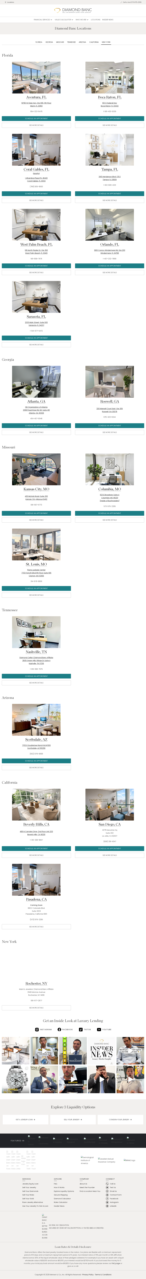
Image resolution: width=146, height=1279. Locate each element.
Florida (39, 42)
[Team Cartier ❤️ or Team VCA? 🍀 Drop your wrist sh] (102, 1079)
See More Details (36, 125)
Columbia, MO (109, 489)
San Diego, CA (110, 824)
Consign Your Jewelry (119, 1119)
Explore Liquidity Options (64, 1191)
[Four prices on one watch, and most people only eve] (44, 1051)
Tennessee (71, 42)
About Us (83, 1184)
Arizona (82, 42)
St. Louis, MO (36, 564)
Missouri (60, 42)
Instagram (46, 1029)
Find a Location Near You (90, 1191)
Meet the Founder (87, 1187)
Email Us (113, 1191)
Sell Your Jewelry (72, 1119)
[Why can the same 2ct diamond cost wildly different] (102, 1051)
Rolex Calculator (60, 1202)
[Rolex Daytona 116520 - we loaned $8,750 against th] (15, 1079)
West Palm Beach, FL (36, 244)
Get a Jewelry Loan (24, 1119)
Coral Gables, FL (36, 169)
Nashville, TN (36, 652)
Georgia (49, 42)
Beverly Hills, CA (36, 824)
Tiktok (87, 1029)
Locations (10, 2)
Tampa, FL (109, 169)
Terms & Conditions (103, 1274)
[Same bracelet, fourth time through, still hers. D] (73, 1079)
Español (36, 173)
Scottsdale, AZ (36, 739)
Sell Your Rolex (28, 1195)
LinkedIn (113, 1206)
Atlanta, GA (36, 401)
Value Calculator (64, 19)
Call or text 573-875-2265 (132, 2)
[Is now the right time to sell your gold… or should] (130, 1051)
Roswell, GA (109, 401)
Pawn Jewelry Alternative (32, 1202)
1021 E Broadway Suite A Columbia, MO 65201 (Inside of (109, 498)
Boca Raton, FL (109, 97)
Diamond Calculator (62, 1198)
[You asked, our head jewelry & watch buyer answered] (44, 1079)
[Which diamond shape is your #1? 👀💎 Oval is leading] (130, 1079)
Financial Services (43, 19)
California (94, 42)
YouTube (106, 1029)
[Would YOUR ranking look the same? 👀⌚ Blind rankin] (73, 1051)
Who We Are (82, 19)
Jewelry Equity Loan (30, 1184)
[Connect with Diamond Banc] (8, 1160)
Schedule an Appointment (36, 118)
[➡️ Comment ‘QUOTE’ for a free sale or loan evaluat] (15, 1051)
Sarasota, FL (36, 316)
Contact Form (116, 1195)
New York (106, 42)
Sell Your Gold (28, 1198)
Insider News (107, 19)
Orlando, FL (109, 244)
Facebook (67, 1029)
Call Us (112, 1184)
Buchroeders (113, 501)
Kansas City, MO (36, 489)
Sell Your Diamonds (30, 1191)
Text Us (113, 1187)
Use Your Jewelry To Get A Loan (35, 1206)
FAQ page (116, 1263)
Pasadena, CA (36, 899)
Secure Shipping (61, 1195)
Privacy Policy (88, 1274)
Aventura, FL (36, 97)
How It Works (59, 1187)
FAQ (55, 1184)
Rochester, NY (36, 983)
